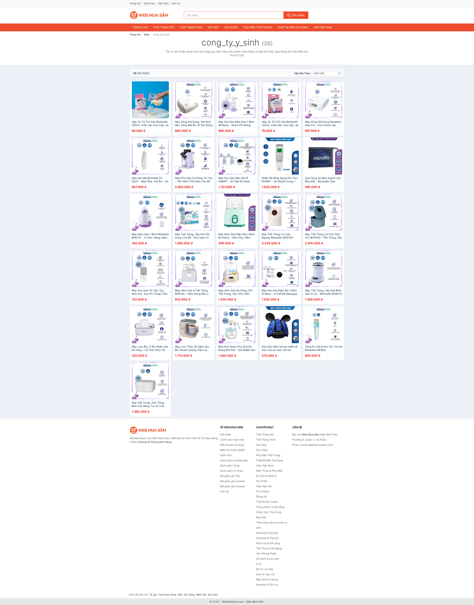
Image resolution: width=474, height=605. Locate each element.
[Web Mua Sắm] (148, 430)
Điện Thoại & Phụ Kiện (269, 470)
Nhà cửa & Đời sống (268, 543)
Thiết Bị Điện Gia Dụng (293, 27)
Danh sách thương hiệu (234, 460)
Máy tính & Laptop (267, 579)
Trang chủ (135, 3)
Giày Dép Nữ (264, 486)
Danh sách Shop (230, 465)
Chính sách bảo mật (232, 439)
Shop (146, 34)
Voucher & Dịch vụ (267, 584)
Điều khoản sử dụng (232, 444)
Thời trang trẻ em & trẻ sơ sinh (271, 525)
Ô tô (258, 563)
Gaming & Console (267, 532)
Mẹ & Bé (261, 517)
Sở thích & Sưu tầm (267, 558)
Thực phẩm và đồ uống (270, 506)
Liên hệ (175, 3)
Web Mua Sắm (255, 601)
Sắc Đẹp (213, 27)
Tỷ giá (153, 594)
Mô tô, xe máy (264, 569)
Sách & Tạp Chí (265, 574)
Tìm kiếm (297, 15)
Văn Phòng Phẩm (266, 553)
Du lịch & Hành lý (266, 475)
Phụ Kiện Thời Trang (257, 27)
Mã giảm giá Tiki (230, 475)
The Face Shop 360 (170, 594)
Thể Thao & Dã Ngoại (269, 548)
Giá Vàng (189, 594)
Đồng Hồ (261, 496)
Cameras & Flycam (267, 538)
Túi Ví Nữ (261, 481)
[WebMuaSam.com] (149, 15)
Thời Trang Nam (191, 27)
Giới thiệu (163, 3)
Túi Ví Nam (262, 491)
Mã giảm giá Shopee (232, 486)
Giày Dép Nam (323, 27)
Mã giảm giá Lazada (232, 481)
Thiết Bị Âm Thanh (267, 501)
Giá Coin (213, 594)
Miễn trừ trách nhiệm (232, 450)
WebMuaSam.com (233, 601)
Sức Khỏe (231, 27)
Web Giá (201, 594)
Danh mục (149, 3)
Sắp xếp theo (302, 73)
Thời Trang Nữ (163, 27)
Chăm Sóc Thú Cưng (268, 512)
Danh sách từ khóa (231, 470)
